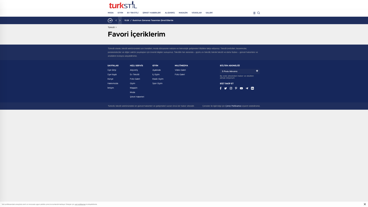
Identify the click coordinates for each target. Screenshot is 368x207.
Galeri (209, 13)
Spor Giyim (157, 84)
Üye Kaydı (112, 75)
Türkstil (111, 27)
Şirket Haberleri (152, 13)
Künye (110, 79)
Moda (111, 13)
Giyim (120, 13)
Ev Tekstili (133, 13)
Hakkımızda (113, 84)
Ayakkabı (156, 70)
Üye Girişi (112, 70)
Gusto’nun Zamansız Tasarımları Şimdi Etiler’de (153, 20)
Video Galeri (180, 70)
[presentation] (116, 20)
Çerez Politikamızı (233, 106)
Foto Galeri (135, 79)
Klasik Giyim (157, 79)
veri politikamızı (80, 204)
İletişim (111, 88)
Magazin (183, 13)
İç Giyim (156, 75)
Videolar (197, 13)
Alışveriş (170, 13)
